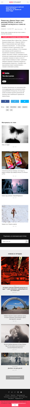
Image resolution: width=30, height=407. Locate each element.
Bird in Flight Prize (23, 396)
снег (11, 109)
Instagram (24, 37)
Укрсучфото (11, 398)
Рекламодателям (21, 395)
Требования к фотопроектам (11, 396)
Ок (15, 405)
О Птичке (7, 395)
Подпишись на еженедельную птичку (14, 236)
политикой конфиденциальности (18, 403)
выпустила (8, 89)
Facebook (13, 37)
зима (7, 109)
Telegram (19, 37)
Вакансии (13, 395)
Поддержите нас (19, 398)
